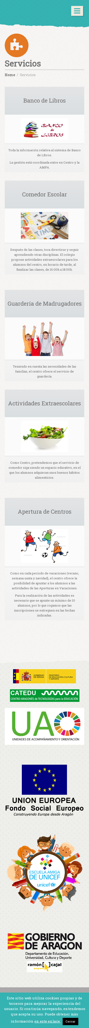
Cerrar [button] (70, 1021)
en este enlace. (47, 1021)
